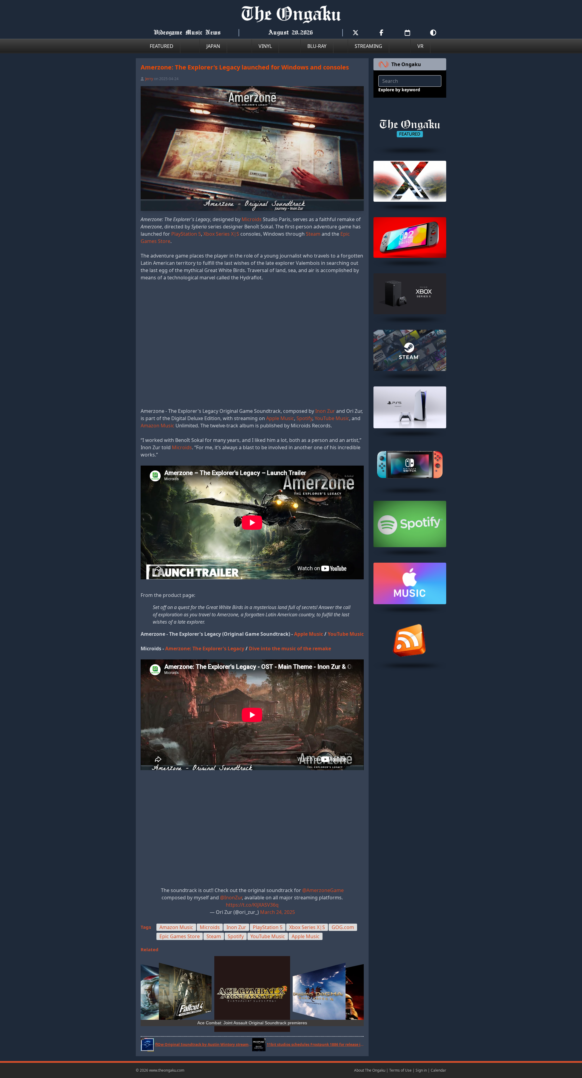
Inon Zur (325, 411)
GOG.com (343, 927)
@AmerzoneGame (323, 890)
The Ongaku (406, 64)
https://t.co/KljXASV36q (252, 904)
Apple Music (280, 418)
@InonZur (231, 897)
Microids (252, 219)
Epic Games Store (179, 936)
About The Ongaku (369, 1070)
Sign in (421, 1070)
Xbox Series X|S (221, 234)
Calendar (438, 1070)
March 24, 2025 (277, 912)
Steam (313, 234)
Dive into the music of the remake (290, 648)
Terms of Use (400, 1070)
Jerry (149, 78)
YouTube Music (332, 418)
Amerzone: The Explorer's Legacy (204, 648)
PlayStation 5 (186, 234)
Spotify (304, 418)
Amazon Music (157, 425)
